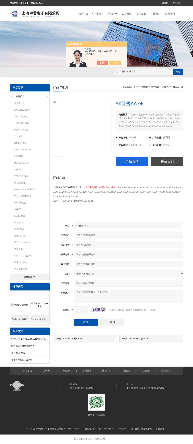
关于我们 (96, 14)
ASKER (17, 169)
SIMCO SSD (20, 143)
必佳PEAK (19, 229)
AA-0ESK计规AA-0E (72, 338)
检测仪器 (20, 96)
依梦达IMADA (20, 269)
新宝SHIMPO (20, 262)
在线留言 (155, 14)
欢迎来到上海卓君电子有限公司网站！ (28, 3)
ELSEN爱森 (19, 216)
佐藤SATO (19, 222)
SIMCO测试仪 (21, 116)
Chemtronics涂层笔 (40, 319)
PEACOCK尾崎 (21, 163)
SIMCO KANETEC (23, 149)
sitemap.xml (122, 429)
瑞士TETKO (20, 236)
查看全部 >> (29, 277)
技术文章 (141, 14)
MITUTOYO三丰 (22, 130)
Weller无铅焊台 (19, 319)
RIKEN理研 (19, 183)
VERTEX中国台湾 (22, 196)
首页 (135, 87)
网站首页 (83, 14)
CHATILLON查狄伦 (23, 255)
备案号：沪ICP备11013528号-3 (99, 429)
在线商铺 (146, 370)
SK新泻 (17, 209)
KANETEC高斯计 (22, 110)
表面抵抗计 (19, 103)
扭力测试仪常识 (18, 353)
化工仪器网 (146, 429)
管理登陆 (159, 429)
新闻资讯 (86, 370)
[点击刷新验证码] (98, 309)
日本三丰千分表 (21, 123)
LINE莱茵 (18, 156)
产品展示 (112, 14)
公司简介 (164, 3)
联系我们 (176, 3)
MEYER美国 (20, 202)
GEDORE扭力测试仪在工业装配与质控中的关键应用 (35, 338)
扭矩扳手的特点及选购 (21, 360)
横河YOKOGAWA (22, 242)
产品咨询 (132, 161)
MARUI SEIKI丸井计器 (24, 189)
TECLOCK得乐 (21, 176)
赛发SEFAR (19, 249)
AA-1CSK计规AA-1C (139, 338)
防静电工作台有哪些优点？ (24, 346)
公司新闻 (126, 14)
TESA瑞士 (19, 136)
